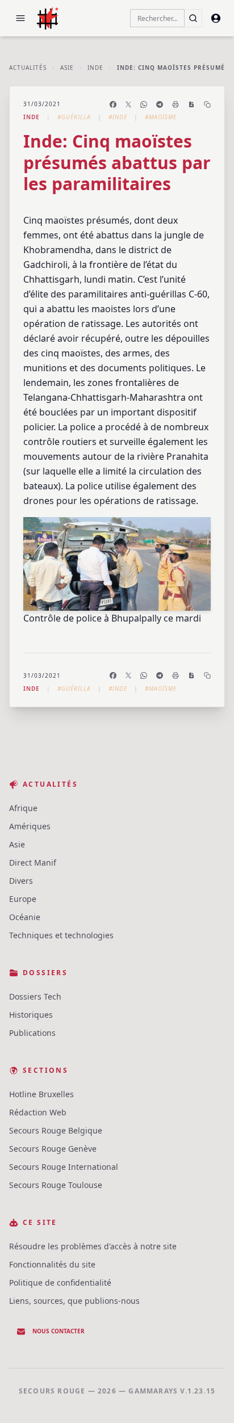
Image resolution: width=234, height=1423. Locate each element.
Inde (95, 68)
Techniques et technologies (61, 935)
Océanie (24, 917)
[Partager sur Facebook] (113, 104)
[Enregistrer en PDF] (191, 104)
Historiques (31, 1014)
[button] (20, 18)
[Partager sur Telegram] (159, 104)
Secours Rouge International (63, 1166)
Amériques (30, 826)
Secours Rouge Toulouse (55, 1184)
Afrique (23, 808)
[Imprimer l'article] (175, 104)
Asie (67, 68)
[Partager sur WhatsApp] (143, 104)
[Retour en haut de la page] (209, 1398)
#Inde (117, 117)
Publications (32, 1032)
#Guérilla (74, 117)
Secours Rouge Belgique (55, 1130)
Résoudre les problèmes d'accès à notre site (93, 1246)
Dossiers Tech (35, 996)
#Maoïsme (161, 117)
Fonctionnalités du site (52, 1264)
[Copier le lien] (207, 104)
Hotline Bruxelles (41, 1094)
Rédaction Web (37, 1112)
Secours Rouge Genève (53, 1148)
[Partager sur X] (128, 104)
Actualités (28, 68)
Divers (21, 880)
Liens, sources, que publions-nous (74, 1300)
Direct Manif (32, 862)
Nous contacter (58, 1331)
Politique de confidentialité (60, 1282)
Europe (22, 898)
